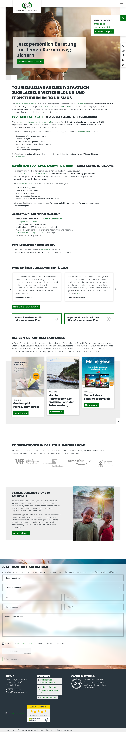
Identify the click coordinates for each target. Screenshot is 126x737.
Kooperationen (45, 730)
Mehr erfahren (20, 533)
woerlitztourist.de (102, 26)
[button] (10, 288)
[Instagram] (123, 64)
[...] (35, 293)
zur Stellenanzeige (102, 31)
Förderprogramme (47, 697)
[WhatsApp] (123, 60)
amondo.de (99, 23)
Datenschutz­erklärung (27, 730)
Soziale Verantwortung (63, 730)
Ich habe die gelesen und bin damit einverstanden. (37, 643)
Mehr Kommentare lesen (24, 307)
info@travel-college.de (17, 692)
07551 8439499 (14, 689)
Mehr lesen (20, 413)
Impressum (10, 730)
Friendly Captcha (27, 653)
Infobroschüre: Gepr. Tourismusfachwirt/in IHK (48, 690)
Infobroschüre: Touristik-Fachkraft (46, 681)
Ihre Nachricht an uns (14, 617)
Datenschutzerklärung (26, 643)
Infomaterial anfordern (27, 62)
